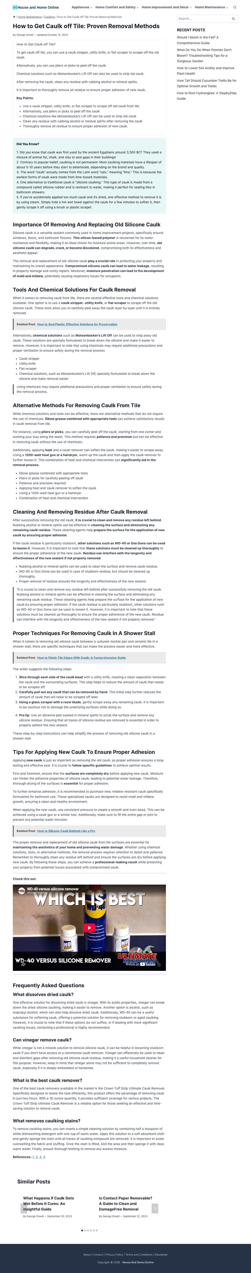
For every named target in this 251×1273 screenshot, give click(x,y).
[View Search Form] (235, 7)
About (87, 1254)
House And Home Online (138, 1262)
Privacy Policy (114, 1254)
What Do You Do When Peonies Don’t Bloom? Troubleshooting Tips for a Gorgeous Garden (204, 55)
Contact (98, 1254)
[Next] (155, 1208)
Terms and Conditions (139, 1254)
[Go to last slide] (24, 1208)
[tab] (82, 1230)
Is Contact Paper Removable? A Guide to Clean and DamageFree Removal (125, 1203)
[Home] (14, 16)
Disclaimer (161, 1254)
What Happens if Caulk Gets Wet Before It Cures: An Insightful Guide (48, 1203)
